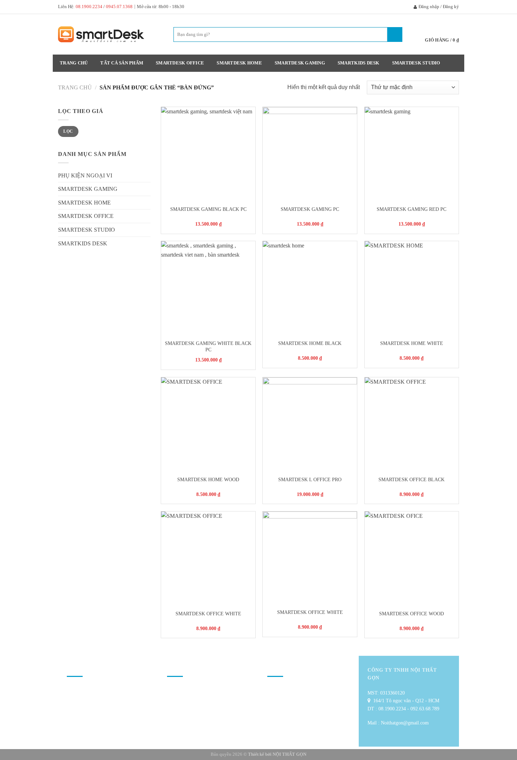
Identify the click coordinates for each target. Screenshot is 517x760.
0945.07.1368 (119, 6)
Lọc (68, 131)
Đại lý (277, 707)
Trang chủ (74, 63)
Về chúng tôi (83, 688)
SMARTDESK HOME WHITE (411, 343)
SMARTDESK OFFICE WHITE (208, 613)
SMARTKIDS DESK (358, 63)
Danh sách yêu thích (290, 698)
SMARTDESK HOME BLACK (310, 343)
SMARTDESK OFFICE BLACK (411, 479)
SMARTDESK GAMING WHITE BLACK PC (208, 346)
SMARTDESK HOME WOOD (208, 479)
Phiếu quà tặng (185, 707)
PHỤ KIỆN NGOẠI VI (85, 175)
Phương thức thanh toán (93, 707)
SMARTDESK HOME (239, 63)
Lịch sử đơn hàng (187, 717)
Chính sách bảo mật (89, 726)
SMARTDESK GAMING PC (310, 209)
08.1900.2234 (89, 6)
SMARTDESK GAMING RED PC (411, 209)
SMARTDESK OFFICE (180, 63)
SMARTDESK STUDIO (416, 63)
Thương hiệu (183, 688)
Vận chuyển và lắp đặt (92, 698)
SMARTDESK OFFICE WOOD (411, 613)
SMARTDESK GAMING (300, 63)
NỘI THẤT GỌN (289, 754)
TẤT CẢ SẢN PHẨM (121, 63)
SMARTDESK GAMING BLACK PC (208, 209)
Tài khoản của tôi (288, 688)
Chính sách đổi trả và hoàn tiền (100, 717)
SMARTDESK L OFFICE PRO (310, 479)
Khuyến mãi (182, 698)
